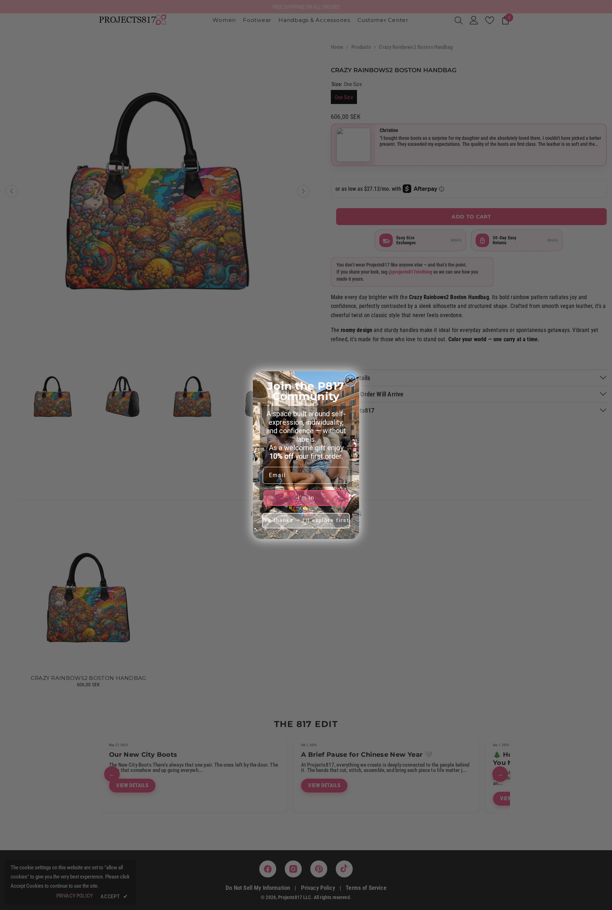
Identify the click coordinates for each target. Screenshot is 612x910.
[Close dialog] (350, 380)
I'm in (306, 497)
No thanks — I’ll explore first (306, 520)
